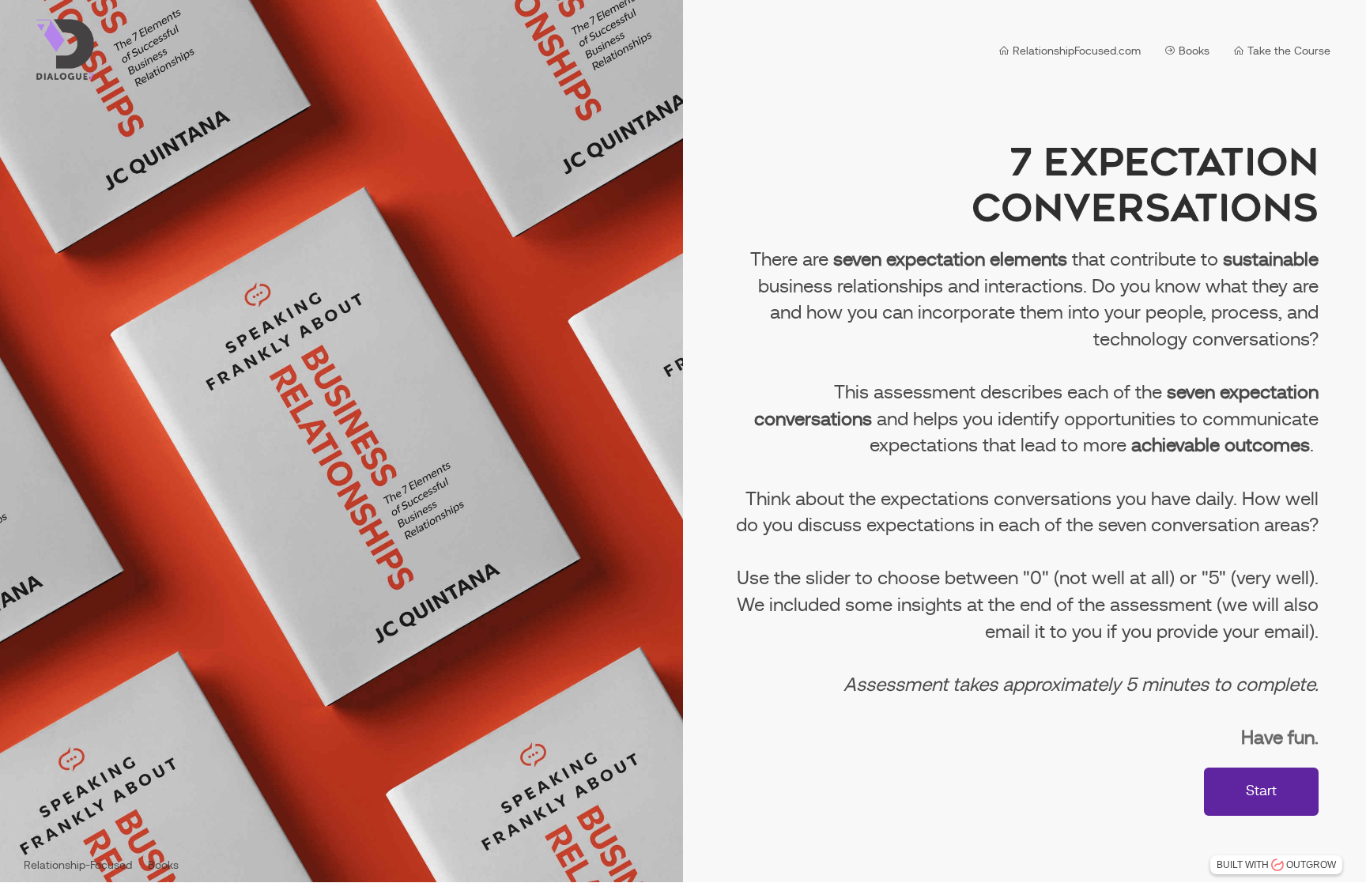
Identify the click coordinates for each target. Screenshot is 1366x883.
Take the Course (1287, 51)
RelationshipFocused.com (1075, 51)
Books (1192, 51)
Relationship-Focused (78, 865)
